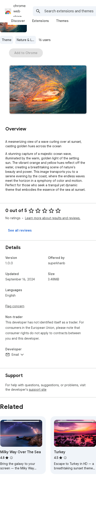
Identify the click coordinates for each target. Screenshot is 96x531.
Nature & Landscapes (26, 40)
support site (37, 390)
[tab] (18, 21)
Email (15, 355)
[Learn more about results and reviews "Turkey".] (65, 457)
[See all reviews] (19, 230)
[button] (48, 90)
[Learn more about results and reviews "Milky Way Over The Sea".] (11, 457)
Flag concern (14, 306)
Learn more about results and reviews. (52, 218)
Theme (6, 40)
